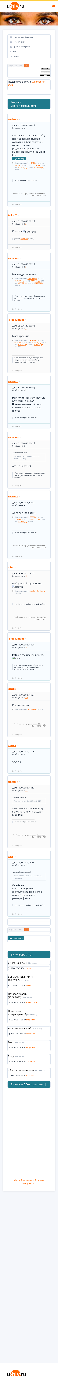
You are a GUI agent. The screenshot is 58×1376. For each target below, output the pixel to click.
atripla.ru (24, 239)
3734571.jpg (32, 340)
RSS (14, 51)
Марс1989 (30, 1019)
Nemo (28, 968)
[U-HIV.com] (29, 18)
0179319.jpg (22, 345)
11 (26, 754)
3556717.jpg (32, 278)
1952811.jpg (35, 519)
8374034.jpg (22, 521)
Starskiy (12, 688)
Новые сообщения (23, 37)
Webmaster (38, 81)
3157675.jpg (36, 342)
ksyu (10, 85)
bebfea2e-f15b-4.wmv (36, 591)
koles (10, 567)
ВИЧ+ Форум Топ (22, 954)
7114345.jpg (32, 163)
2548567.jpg (32, 517)
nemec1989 (31, 1002)
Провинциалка (16, 319)
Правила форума (21, 46)
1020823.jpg (32, 709)
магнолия (13, 258)
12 (26, 790)
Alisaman (30, 1061)
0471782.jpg (22, 283)
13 (26, 865)
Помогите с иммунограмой (17, 1012)
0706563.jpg (39, 167)
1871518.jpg (18, 281)
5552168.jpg (35, 165)
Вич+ (11, 1042)
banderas (13, 119)
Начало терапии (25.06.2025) (17, 995)
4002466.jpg (18, 342)
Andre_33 (12, 215)
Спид (11, 1056)
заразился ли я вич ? (19, 1028)
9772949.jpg (18, 519)
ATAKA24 (30, 1075)
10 (26, 697)
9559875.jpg (38, 345)
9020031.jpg (18, 165)
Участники (19, 41)
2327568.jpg (39, 283)
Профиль (18, 204)
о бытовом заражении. (21, 1070)
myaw (29, 985)
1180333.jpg (35, 281)
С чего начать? (16, 962)
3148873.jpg (22, 167)
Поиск (16, 56)
